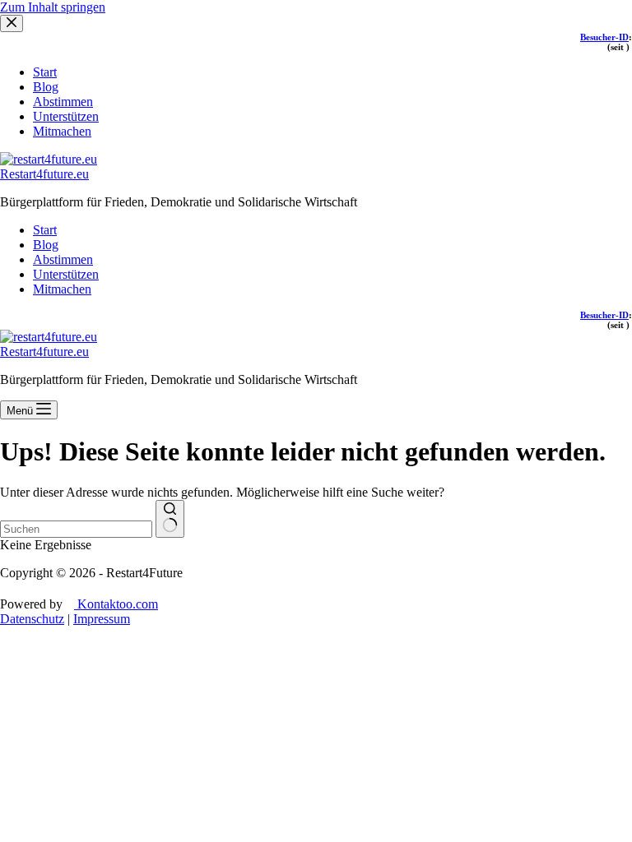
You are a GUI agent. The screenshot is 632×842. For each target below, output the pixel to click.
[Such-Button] (170, 519)
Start (45, 230)
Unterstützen (66, 274)
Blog (45, 245)
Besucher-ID (604, 315)
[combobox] (76, 529)
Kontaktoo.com (116, 604)
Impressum (101, 619)
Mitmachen (62, 289)
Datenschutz (32, 619)
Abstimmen (63, 259)
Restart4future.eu (44, 174)
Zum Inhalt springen (52, 7)
